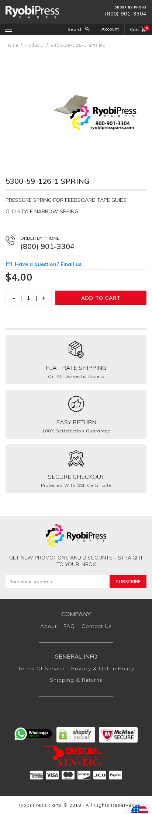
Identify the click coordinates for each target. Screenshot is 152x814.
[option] (76, 105)
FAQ (69, 626)
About (48, 626)
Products (34, 45)
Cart (138, 29)
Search (75, 29)
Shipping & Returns (76, 680)
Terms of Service (41, 668)
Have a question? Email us (48, 264)
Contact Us (97, 626)
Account (110, 29)
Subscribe (128, 581)
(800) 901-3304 (125, 14)
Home (12, 45)
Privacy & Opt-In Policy (102, 668)
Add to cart (101, 298)
